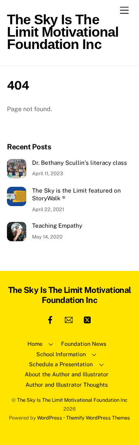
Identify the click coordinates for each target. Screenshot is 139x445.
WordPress (49, 418)
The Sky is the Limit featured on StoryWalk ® (76, 194)
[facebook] (50, 319)
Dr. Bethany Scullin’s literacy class (79, 162)
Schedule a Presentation (61, 364)
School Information (61, 354)
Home (34, 343)
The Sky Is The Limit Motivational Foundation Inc (72, 400)
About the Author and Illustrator (66, 374)
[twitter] (87, 319)
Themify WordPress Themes (98, 418)
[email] (68, 319)
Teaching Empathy (57, 225)
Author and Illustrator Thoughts (66, 384)
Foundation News (83, 343)
